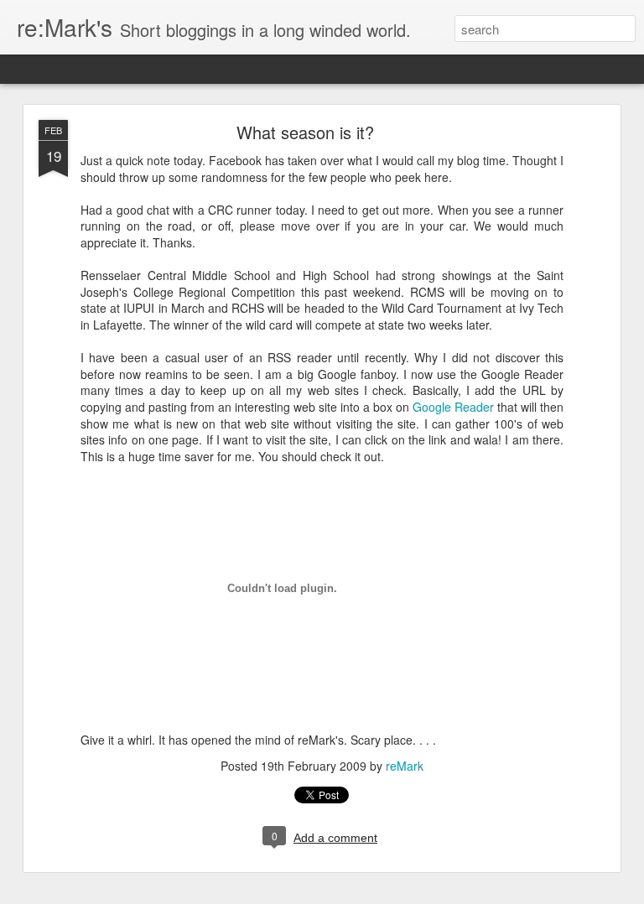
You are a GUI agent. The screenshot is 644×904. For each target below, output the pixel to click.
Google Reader (453, 406)
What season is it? (305, 132)
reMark (404, 765)
